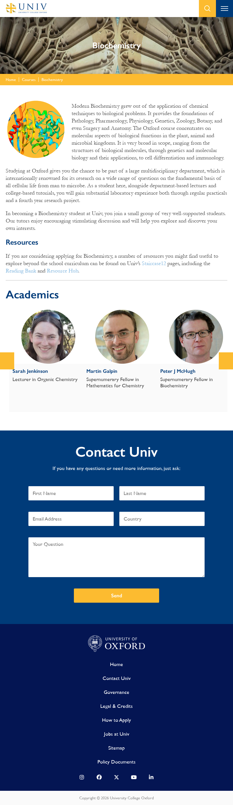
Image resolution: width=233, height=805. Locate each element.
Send (116, 595)
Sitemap (116, 748)
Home (116, 664)
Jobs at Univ (116, 734)
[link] (82, 778)
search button (207, 8)
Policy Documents (116, 762)
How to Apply (116, 720)
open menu (224, 8)
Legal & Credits (116, 706)
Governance (116, 692)
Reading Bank (21, 271)
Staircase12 (154, 263)
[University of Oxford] (116, 643)
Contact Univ (117, 678)
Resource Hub (62, 271)
